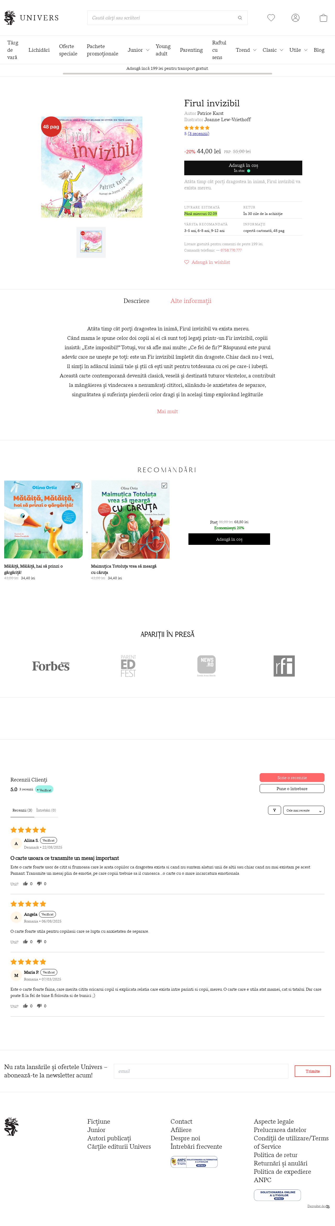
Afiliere (181, 1129)
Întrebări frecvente (196, 1146)
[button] (243, 128)
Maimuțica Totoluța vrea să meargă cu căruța (124, 569)
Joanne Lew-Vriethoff (227, 119)
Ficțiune (98, 1121)
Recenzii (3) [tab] (22, 810)
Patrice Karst (210, 113)
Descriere (136, 300)
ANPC (263, 1179)
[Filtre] (274, 810)
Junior (96, 1129)
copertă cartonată (257, 230)
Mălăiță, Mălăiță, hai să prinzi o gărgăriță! (33, 569)
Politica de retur (276, 1154)
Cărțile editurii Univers (119, 1146)
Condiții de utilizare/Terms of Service (291, 1142)
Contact (181, 1121)
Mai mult (167, 411)
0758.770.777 (231, 250)
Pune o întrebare (292, 788)
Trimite (313, 1071)
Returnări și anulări (281, 1163)
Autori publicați (109, 1138)
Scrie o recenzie (292, 777)
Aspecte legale (274, 1121)
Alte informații (190, 300)
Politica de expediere (282, 1171)
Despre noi (185, 1138)
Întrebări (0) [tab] (46, 810)
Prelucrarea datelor (280, 1129)
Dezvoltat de (317, 1206)
